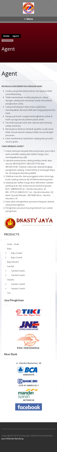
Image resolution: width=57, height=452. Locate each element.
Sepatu (10, 279)
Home (6, 35)
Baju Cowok (16, 257)
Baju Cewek (16, 253)
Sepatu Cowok (18, 288)
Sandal (10, 266)
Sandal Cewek (18, 270)
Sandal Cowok (18, 275)
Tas (9, 292)
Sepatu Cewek (18, 284)
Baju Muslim (13, 261)
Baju (9, 248)
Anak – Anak (13, 244)
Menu (30, 18)
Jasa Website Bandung (12, 438)
